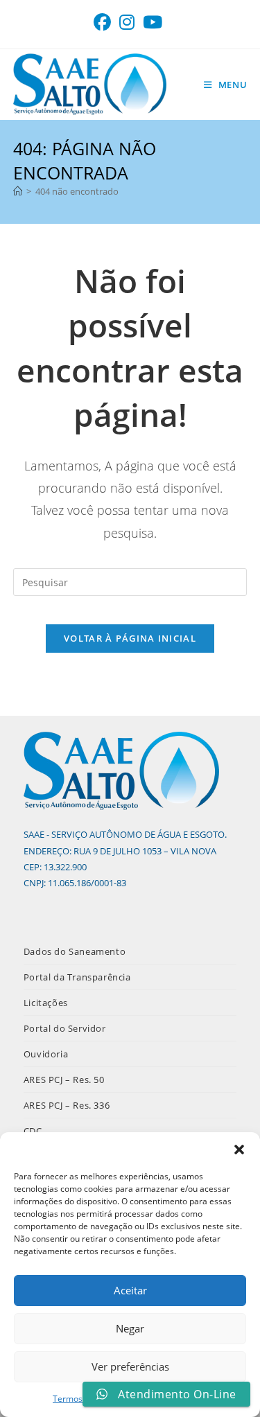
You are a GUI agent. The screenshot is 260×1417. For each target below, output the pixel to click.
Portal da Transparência (77, 977)
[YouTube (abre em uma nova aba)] (152, 22)
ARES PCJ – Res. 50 (64, 1079)
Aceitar (130, 1290)
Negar (130, 1328)
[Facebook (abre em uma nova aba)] (104, 22)
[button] (239, 1149)
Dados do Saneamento (74, 951)
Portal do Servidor (65, 1028)
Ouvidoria (46, 1054)
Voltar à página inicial (130, 638)
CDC (33, 1131)
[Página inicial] (17, 191)
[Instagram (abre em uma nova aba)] (127, 22)
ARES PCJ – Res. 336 (67, 1105)
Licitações (46, 1002)
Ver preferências (130, 1366)
